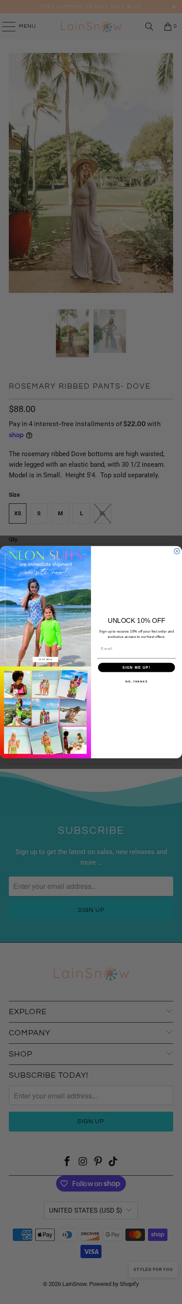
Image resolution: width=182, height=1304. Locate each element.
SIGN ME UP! (136, 667)
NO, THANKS (136, 681)
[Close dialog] (177, 551)
